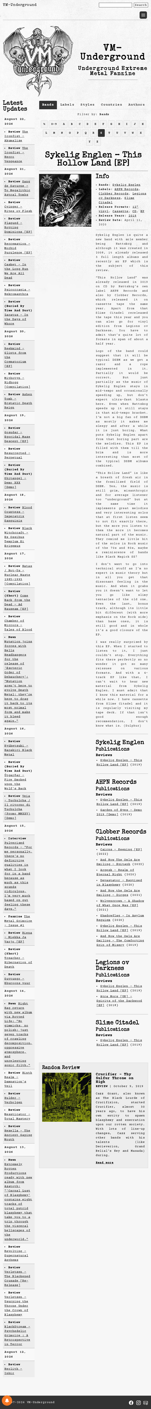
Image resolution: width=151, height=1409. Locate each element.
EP (143, 211)
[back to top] (142, 1387)
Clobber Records (114, 193)
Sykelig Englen (126, 185)
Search (141, 5)
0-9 (54, 124)
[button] (143, 15)
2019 (132, 215)
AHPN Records (126, 189)
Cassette (120, 211)
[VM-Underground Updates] (7, 1400)
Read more (105, 1162)
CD (134, 211)
